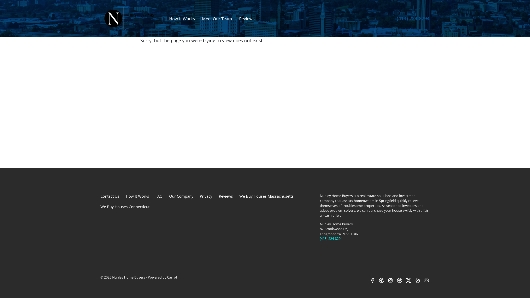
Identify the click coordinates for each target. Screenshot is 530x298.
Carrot (172, 277)
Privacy (206, 196)
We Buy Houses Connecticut (124, 206)
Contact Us (109, 196)
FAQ (159, 196)
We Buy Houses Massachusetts (266, 196)
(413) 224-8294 (413, 18)
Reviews (247, 19)
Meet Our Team (217, 19)
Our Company (181, 196)
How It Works (182, 19)
